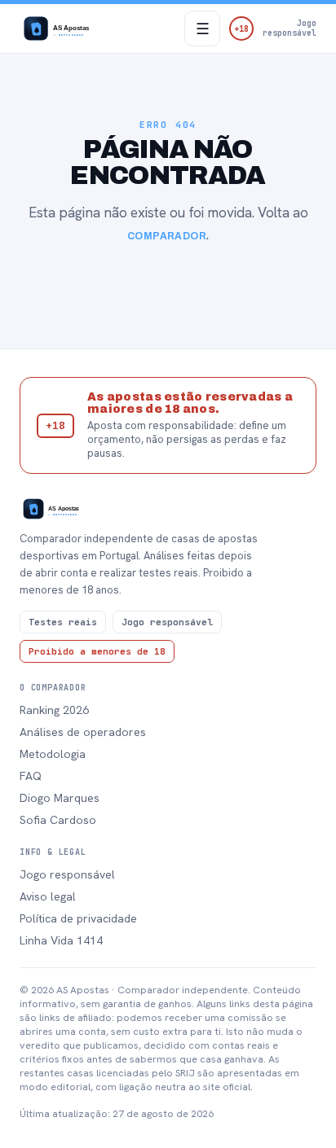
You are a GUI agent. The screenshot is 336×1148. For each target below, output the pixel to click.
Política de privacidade (78, 918)
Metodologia (53, 754)
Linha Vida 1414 (61, 940)
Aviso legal (48, 896)
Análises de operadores (83, 732)
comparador (167, 236)
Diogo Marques (59, 798)
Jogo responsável (67, 874)
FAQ (31, 776)
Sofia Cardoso (58, 820)
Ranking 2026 (54, 710)
